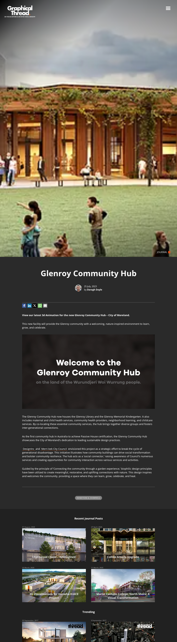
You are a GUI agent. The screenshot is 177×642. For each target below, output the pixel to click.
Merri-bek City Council (54, 448)
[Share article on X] (35, 306)
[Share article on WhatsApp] (40, 306)
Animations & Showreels (88, 498)
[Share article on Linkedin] (29, 306)
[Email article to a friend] (45, 306)
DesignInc (29, 448)
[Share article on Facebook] (24, 306)
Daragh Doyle (94, 289)
